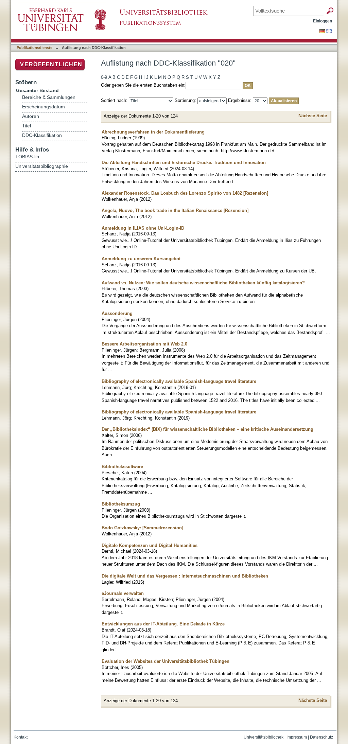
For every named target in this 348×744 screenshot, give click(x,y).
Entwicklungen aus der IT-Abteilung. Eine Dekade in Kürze (163, 623)
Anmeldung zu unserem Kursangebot (141, 258)
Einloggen (322, 21)
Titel (26, 125)
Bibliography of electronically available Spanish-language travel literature (179, 381)
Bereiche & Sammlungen (48, 97)
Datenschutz (321, 737)
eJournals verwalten (123, 593)
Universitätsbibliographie (41, 166)
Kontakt (21, 737)
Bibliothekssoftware (122, 466)
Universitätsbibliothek (263, 737)
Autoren (30, 116)
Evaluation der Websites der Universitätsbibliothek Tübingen (165, 661)
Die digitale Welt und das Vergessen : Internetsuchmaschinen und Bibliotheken (185, 576)
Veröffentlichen (51, 64)
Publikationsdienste (34, 48)
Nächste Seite (312, 115)
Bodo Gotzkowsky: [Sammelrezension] (142, 527)
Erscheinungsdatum (43, 106)
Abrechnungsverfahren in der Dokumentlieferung (153, 132)
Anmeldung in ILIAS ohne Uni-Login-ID (143, 228)
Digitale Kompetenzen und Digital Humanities (149, 545)
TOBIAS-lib (27, 156)
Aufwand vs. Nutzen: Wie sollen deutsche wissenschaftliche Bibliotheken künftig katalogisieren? (203, 282)
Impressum (296, 737)
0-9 (104, 77)
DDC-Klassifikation (42, 135)
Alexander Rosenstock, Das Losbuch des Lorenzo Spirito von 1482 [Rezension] (185, 193)
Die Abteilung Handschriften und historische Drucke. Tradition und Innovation (184, 162)
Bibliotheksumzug (121, 504)
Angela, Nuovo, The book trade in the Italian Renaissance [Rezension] (175, 210)
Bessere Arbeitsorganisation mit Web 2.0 (144, 344)
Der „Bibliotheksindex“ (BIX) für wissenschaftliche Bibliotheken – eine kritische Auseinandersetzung (207, 429)
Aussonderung (117, 313)
